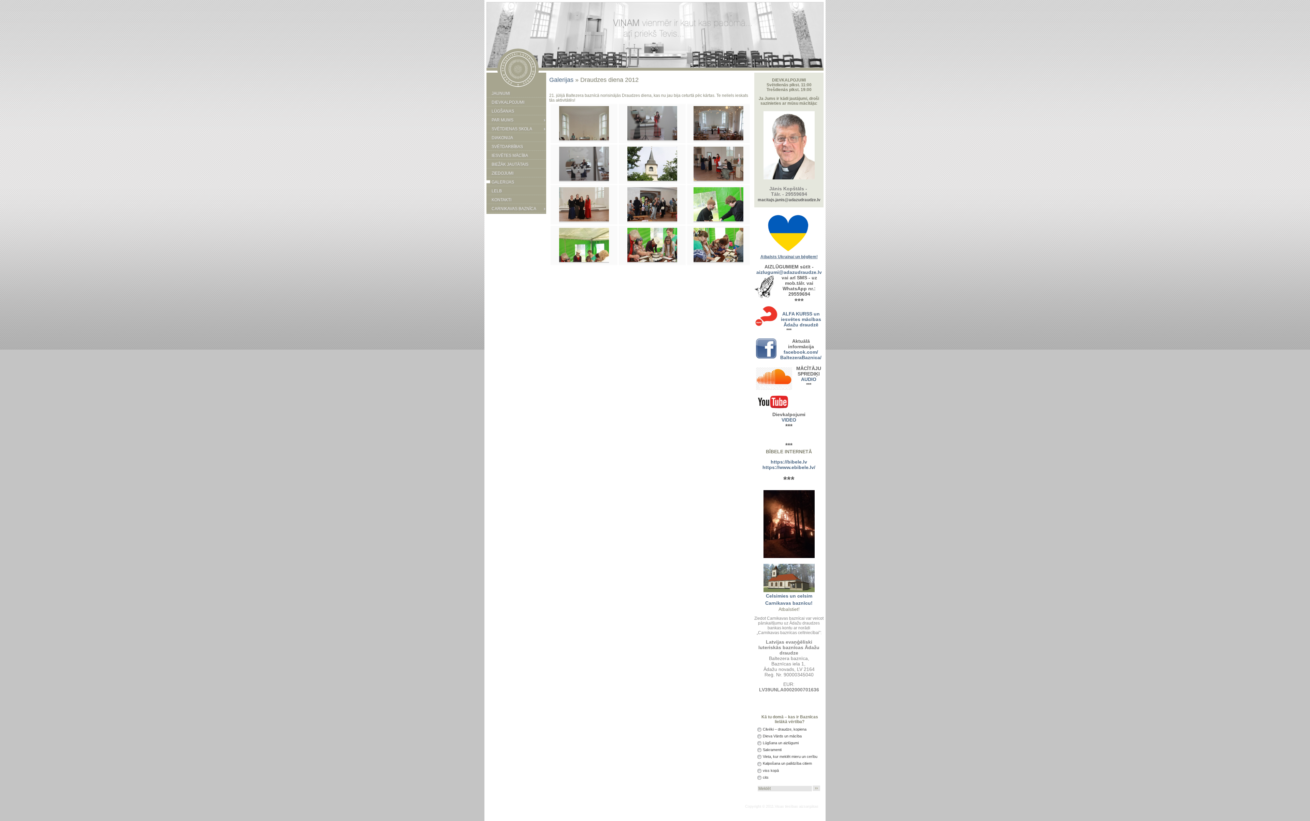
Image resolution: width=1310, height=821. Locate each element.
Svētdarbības (507, 146)
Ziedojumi (502, 173)
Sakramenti (772, 750)
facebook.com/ (801, 352)
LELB (497, 191)
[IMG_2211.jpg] (718, 220)
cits (765, 777)
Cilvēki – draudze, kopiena (784, 729)
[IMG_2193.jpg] (718, 179)
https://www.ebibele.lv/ (788, 467)
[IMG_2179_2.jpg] (652, 138)
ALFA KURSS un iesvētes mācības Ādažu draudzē (801, 319)
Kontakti (501, 199)
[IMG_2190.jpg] (652, 179)
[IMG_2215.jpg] (718, 260)
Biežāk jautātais (510, 164)
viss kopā (770, 770)
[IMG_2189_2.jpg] (584, 179)
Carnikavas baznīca (514, 208)
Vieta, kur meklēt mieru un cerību (789, 756)
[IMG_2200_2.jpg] (584, 220)
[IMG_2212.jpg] (584, 260)
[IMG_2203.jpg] (652, 220)
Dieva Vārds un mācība (782, 736)
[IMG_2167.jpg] (584, 138)
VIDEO (789, 420)
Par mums (502, 120)
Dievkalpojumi (508, 102)
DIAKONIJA (502, 137)
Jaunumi (501, 93)
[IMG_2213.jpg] (652, 260)
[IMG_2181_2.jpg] (718, 138)
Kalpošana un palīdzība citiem (787, 763)
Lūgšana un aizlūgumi (780, 743)
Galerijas (503, 182)
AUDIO (808, 379)
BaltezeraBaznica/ (800, 357)
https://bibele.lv (789, 462)
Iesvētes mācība (510, 155)
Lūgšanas (503, 111)
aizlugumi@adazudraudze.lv (789, 272)
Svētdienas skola (512, 129)
